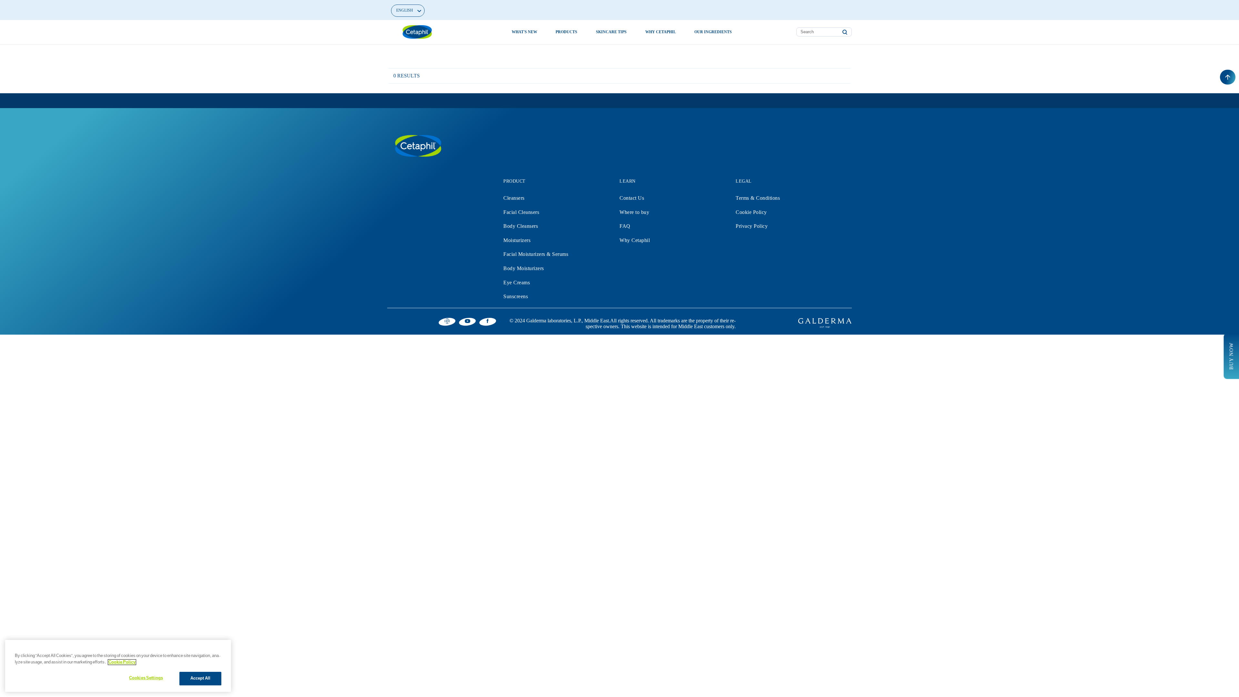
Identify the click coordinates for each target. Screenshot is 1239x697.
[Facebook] (487, 321)
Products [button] (566, 32)
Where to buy (634, 212)
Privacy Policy (752, 226)
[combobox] (824, 31)
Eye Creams (516, 282)
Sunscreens (515, 296)
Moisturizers (516, 240)
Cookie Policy (751, 212)
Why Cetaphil (635, 240)
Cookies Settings (146, 678)
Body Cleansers (520, 226)
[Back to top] (1228, 77)
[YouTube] (467, 321)
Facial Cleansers (521, 212)
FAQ (625, 226)
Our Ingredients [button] (713, 32)
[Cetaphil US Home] (417, 32)
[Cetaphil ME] (418, 145)
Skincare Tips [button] (611, 32)
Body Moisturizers (523, 268)
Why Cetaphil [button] (660, 32)
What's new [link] (524, 32)
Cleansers (514, 198)
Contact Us (632, 198)
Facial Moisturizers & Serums (535, 254)
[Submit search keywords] (845, 32)
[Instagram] (447, 321)
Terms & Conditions (758, 198)
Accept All (200, 678)
